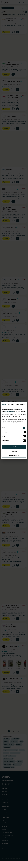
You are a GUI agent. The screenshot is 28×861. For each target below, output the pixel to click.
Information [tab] (11, 404)
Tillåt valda (14, 451)
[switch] (24, 432)
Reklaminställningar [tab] (20, 404)
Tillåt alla (14, 446)
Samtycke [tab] (4, 404)
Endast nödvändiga (14, 455)
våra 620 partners (9, 411)
